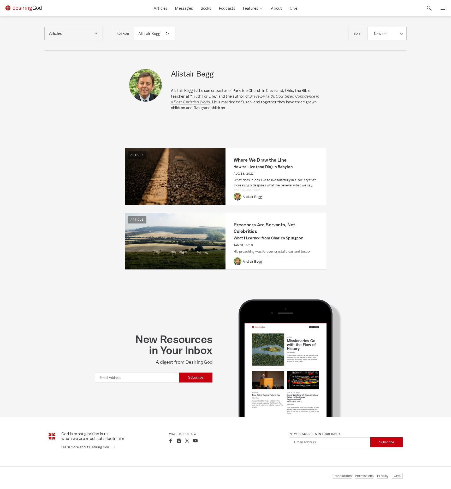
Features (250, 8)
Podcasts (227, 8)
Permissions (364, 476)
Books (206, 8)
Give (293, 8)
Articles (161, 8)
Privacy (382, 476)
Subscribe (195, 377)
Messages (184, 8)
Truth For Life (203, 96)
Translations (342, 476)
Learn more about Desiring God (85, 447)
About (276, 8)
